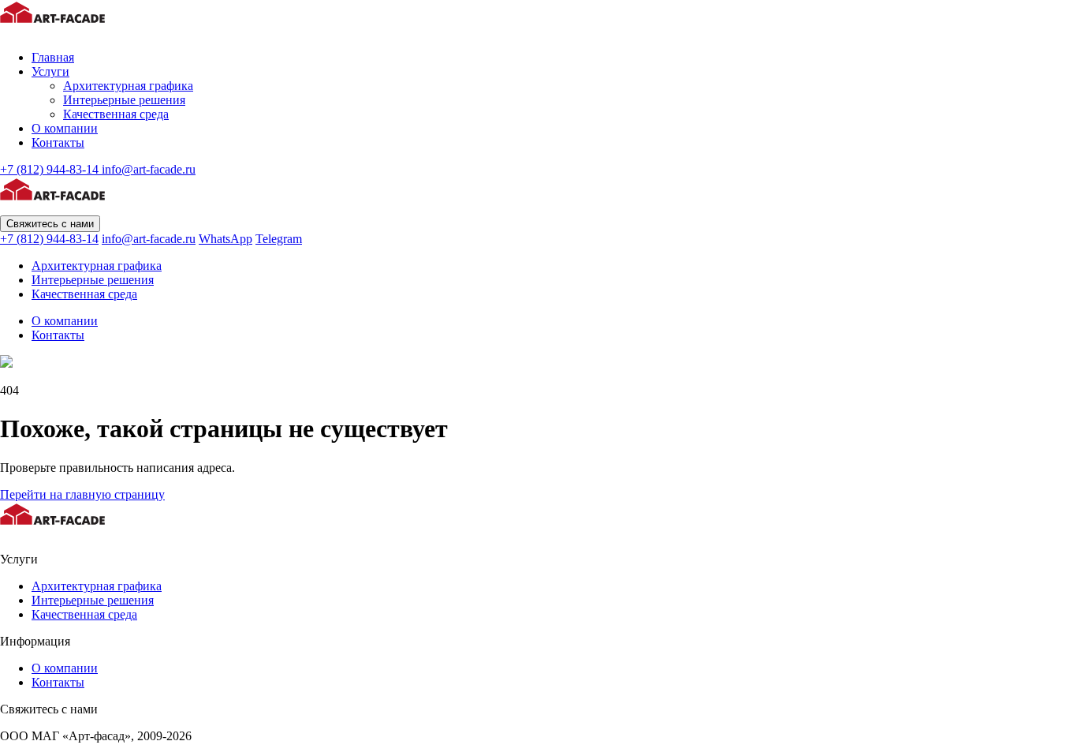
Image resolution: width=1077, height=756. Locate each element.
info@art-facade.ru (149, 169)
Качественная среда (116, 114)
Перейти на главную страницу (82, 494)
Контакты (58, 142)
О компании (65, 128)
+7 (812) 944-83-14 (51, 169)
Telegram (278, 238)
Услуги (50, 71)
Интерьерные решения (124, 100)
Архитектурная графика (128, 85)
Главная (53, 57)
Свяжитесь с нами (50, 224)
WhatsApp (225, 238)
